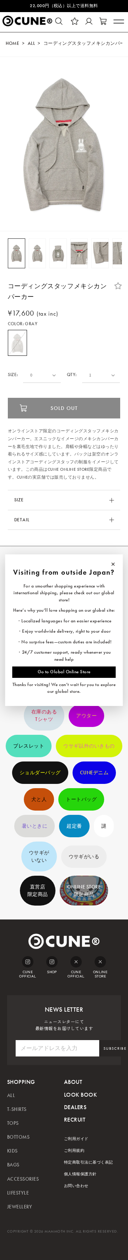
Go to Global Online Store (64, 672)
